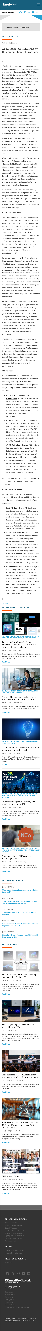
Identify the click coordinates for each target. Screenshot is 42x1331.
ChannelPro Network (17, 1131)
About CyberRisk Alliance (13, 1225)
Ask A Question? (10, 1241)
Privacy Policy (9, 1300)
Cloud (4, 691)
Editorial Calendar (11, 1228)
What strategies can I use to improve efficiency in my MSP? (20, 891)
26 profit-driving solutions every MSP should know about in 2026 (18, 802)
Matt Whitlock (18, 650)
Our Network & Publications (14, 1230)
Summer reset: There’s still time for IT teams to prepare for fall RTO (20, 925)
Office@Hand (17, 395)
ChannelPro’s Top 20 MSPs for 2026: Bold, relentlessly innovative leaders (20, 748)
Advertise (8, 1262)
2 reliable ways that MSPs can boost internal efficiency (19, 913)
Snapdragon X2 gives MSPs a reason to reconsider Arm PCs (19, 1025)
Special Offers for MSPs (13, 1238)
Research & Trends (15, 638)
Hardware (5, 850)
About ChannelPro (11, 1223)
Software (5, 603)
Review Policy (9, 1294)
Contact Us (9, 1292)
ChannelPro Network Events (15, 1250)
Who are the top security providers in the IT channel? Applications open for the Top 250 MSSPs (20, 1125)
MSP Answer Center (25, 691)
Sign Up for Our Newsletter (14, 1236)
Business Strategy (27, 848)
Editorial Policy (10, 1305)
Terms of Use (9, 1297)
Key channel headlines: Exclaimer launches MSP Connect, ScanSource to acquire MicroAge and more (19, 644)
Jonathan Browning (19, 862)
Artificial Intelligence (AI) (11, 636)
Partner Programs (22, 796)
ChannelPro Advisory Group (14, 1233)
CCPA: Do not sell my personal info (17, 1307)
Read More (6, 662)
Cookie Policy (9, 1302)
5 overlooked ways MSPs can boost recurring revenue (17, 857)
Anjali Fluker (17, 753)
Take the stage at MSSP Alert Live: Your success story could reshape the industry (20, 1075)
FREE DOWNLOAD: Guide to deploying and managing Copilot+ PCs (19, 975)
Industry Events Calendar (13, 1253)
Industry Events (15, 850)
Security (26, 638)
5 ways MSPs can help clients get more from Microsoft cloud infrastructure (19, 698)
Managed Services (27, 636)
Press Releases (10, 37)
